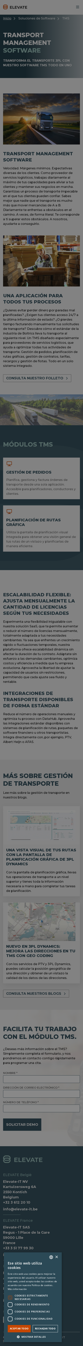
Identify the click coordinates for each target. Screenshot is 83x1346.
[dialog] (41, 673)
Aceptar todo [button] (19, 1328)
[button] (33, 1336)
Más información (17, 1289)
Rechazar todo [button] (45, 1328)
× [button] (56, 1257)
